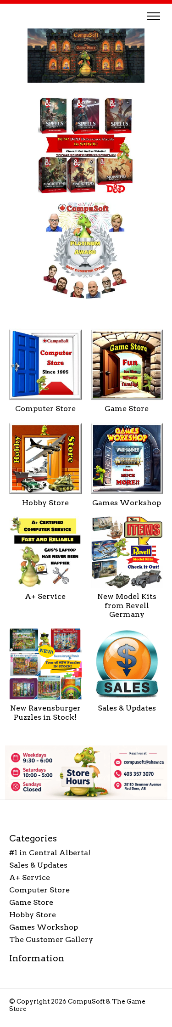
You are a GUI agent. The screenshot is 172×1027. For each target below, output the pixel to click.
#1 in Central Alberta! (49, 852)
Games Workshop (126, 502)
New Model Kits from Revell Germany (126, 605)
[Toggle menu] (153, 16)
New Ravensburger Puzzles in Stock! (45, 712)
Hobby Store (45, 502)
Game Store (127, 408)
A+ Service (45, 596)
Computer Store (45, 408)
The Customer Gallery (51, 939)
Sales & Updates (127, 708)
